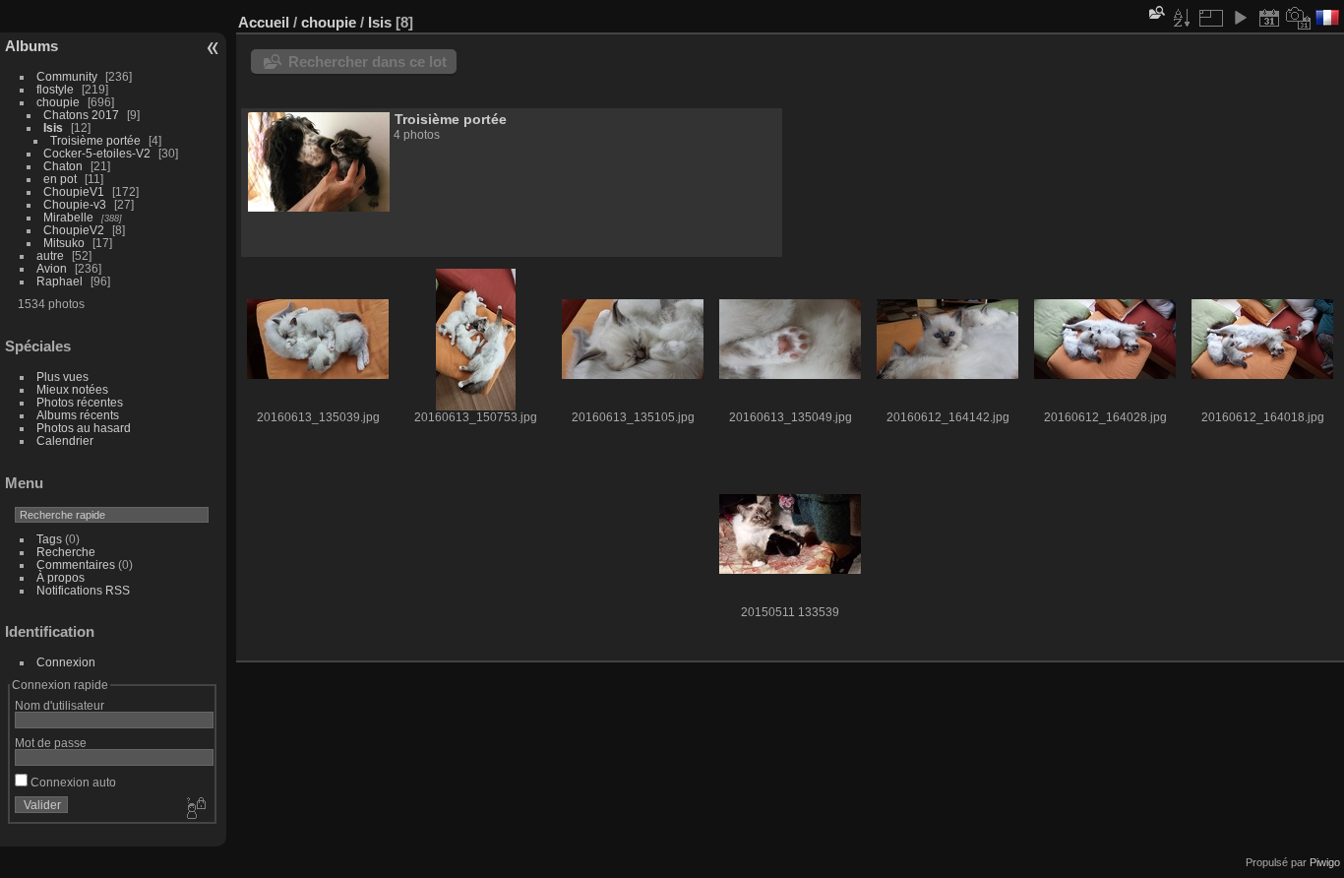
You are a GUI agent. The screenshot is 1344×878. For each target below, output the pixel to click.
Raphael (59, 281)
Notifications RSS (83, 590)
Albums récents (77, 414)
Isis (53, 127)
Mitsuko (64, 242)
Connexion (65, 662)
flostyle (55, 89)
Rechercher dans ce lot (367, 61)
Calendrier (64, 440)
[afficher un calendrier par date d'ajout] (1269, 18)
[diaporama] (1239, 18)
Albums (31, 45)
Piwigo (1325, 862)
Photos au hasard (83, 427)
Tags (49, 539)
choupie (58, 101)
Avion (51, 268)
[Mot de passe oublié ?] (195, 809)
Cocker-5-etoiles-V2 (97, 153)
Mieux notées (72, 389)
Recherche (65, 551)
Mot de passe (51, 742)
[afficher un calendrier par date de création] (1299, 18)
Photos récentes (79, 402)
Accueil (263, 22)
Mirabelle (68, 217)
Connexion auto (72, 782)
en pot (60, 178)
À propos (60, 577)
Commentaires (75, 564)
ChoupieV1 (73, 191)
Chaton (63, 165)
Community (66, 76)
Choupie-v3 (74, 204)
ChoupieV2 (73, 229)
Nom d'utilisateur (59, 705)
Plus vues (62, 376)
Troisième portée (95, 140)
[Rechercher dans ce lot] (1155, 12)
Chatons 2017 (81, 114)
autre (50, 255)
